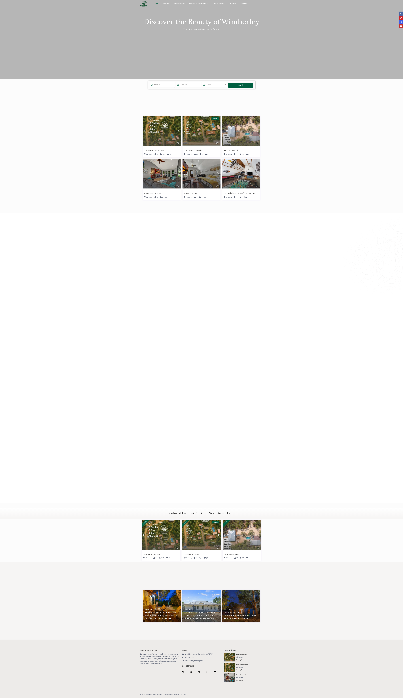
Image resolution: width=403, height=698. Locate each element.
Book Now (244, 3)
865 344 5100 (189, 657)
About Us (166, 3)
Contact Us (232, 3)
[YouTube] (215, 672)
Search (240, 85)
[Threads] (199, 672)
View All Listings (178, 3)
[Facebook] (183, 672)
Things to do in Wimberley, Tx (198, 3)
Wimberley (149, 154)
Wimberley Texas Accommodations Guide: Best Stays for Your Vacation (240, 615)
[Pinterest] (207, 672)
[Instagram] (191, 672)
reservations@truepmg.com (194, 661)
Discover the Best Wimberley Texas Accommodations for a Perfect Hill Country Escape (200, 615)
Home (156, 3)
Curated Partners (218, 3)
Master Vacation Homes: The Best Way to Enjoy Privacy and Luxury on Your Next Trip (161, 615)
